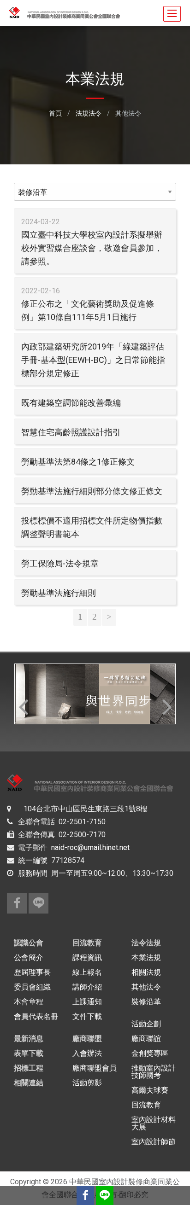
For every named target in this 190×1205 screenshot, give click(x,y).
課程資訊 (87, 957)
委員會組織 (32, 987)
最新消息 (28, 1038)
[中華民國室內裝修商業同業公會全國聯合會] (17, 903)
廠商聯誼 (146, 1038)
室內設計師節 (153, 1141)
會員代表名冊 (36, 1016)
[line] (38, 903)
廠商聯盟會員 (94, 1068)
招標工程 (28, 1068)
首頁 (55, 113)
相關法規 (146, 972)
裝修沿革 (146, 1001)
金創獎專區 (149, 1053)
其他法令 (146, 987)
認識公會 (28, 942)
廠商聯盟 (87, 1038)
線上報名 (87, 972)
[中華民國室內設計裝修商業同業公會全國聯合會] (85, 1195)
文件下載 (87, 1016)
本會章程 (28, 1001)
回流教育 (87, 942)
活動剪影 (87, 1082)
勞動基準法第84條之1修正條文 (78, 461)
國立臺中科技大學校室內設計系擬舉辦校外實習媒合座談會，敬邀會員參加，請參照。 (91, 248)
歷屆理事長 (32, 972)
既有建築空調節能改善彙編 (71, 402)
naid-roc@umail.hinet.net (90, 847)
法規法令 (88, 113)
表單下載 (28, 1053)
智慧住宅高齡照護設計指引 (71, 432)
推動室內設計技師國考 (153, 1072)
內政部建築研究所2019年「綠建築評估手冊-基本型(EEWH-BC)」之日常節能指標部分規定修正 (93, 360)
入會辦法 (87, 1053)
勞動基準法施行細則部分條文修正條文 (91, 491)
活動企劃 (146, 1023)
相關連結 (28, 1082)
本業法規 (146, 957)
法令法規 (146, 942)
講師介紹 (87, 987)
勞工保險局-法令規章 (60, 563)
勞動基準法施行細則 (58, 593)
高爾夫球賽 (149, 1090)
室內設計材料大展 (153, 1123)
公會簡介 (28, 957)
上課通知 (87, 1001)
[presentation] (23, 706)
